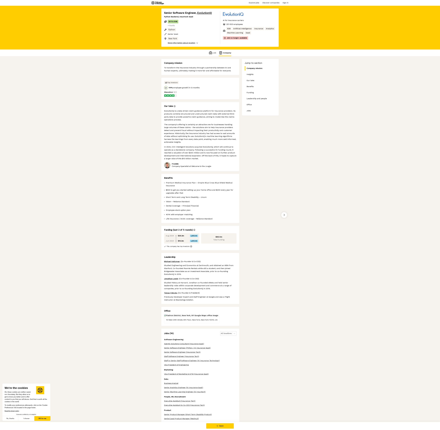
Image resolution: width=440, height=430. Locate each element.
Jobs (249, 111)
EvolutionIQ (204, 12)
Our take (250, 80)
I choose (26, 418)
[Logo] (157, 2)
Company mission (254, 68)
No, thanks (10, 418)
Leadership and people (257, 98)
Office (249, 104)
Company (227, 53)
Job (214, 53)
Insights (250, 74)
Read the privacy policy (12, 411)
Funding (250, 92)
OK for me (42, 418)
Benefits (250, 86)
